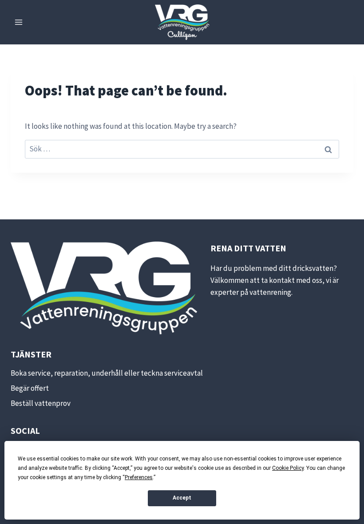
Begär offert (30, 388)
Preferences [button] (139, 477)
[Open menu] (19, 22)
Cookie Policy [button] (288, 468)
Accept (182, 498)
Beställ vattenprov (41, 403)
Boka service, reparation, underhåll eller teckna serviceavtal (107, 373)
